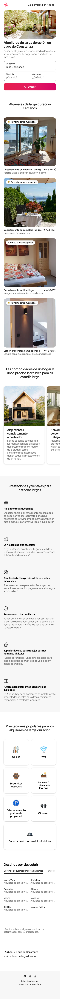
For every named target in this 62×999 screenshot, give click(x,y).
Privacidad (24, 984)
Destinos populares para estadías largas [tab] (23, 870)
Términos (36, 984)
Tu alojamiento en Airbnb (40, 4)
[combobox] (30, 67)
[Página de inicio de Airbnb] (6, 5)
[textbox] (16, 77)
